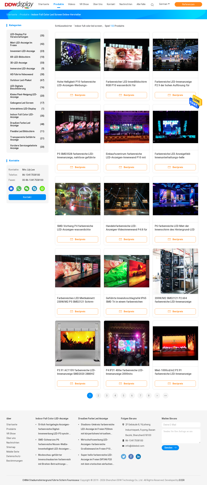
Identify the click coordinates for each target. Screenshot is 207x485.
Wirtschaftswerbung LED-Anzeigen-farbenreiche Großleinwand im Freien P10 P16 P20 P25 (95, 444)
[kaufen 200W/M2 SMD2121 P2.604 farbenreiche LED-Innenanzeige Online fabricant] (175, 271)
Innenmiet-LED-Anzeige (27, 51)
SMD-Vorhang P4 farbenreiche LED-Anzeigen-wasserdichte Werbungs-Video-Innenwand (75, 229)
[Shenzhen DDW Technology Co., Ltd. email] (11, 188)
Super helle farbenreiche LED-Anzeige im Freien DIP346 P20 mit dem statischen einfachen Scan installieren (96, 460)
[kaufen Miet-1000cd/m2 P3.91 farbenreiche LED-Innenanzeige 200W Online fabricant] (175, 343)
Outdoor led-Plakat (27, 80)
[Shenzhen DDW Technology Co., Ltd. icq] (42, 188)
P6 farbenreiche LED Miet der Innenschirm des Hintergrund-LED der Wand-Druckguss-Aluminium (175, 229)
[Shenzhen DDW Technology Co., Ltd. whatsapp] (19, 188)
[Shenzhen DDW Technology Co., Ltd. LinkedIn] (138, 456)
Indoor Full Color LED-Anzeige (27, 115)
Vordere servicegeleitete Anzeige (27, 146)
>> (165, 395)
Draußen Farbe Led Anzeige (27, 124)
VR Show (11, 433)
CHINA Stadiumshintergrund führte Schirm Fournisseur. (51, 480)
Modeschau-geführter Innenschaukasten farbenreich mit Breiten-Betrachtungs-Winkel (54, 460)
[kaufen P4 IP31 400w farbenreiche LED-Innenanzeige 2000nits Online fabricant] (126, 343)
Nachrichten (12, 442)
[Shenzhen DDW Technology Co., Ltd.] (19, 5)
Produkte (11, 429)
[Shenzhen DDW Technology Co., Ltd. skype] (34, 188)
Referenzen (188, 4)
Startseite (11, 424)
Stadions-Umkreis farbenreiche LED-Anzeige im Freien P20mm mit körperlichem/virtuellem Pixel (97, 429)
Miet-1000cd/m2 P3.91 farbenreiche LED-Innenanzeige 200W (173, 374)
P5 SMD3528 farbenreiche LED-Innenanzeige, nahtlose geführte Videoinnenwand (76, 157)
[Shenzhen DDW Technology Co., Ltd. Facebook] (131, 456)
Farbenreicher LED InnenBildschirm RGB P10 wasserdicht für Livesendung (126, 85)
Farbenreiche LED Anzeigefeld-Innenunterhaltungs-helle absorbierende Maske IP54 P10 (173, 157)
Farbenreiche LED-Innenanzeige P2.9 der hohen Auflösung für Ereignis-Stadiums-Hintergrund (173, 85)
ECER (182, 480)
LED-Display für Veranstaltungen (27, 35)
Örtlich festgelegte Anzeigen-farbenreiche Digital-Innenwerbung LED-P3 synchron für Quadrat (55, 429)
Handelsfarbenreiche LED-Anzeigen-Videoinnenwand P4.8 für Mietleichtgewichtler (126, 229)
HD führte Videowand (27, 74)
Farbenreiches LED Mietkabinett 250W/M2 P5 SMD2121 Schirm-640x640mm (76, 302)
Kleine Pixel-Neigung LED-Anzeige (27, 95)
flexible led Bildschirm (27, 131)
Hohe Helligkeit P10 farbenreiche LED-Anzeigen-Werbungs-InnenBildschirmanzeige (76, 85)
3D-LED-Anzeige (27, 62)
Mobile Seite (12, 451)
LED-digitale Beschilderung (27, 87)
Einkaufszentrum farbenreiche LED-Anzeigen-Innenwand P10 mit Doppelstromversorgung (126, 157)
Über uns (11, 438)
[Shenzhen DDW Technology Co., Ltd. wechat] (26, 188)
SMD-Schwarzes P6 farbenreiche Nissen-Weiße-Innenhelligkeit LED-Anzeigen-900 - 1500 (54, 444)
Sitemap (10, 447)
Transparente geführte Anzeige (27, 138)
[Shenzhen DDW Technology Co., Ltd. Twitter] (123, 456)
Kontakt (27, 197)
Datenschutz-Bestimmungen (14, 458)
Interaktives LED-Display (27, 108)
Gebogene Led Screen (27, 103)
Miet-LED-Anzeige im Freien (27, 44)
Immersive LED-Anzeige (27, 68)
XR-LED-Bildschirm (27, 57)
